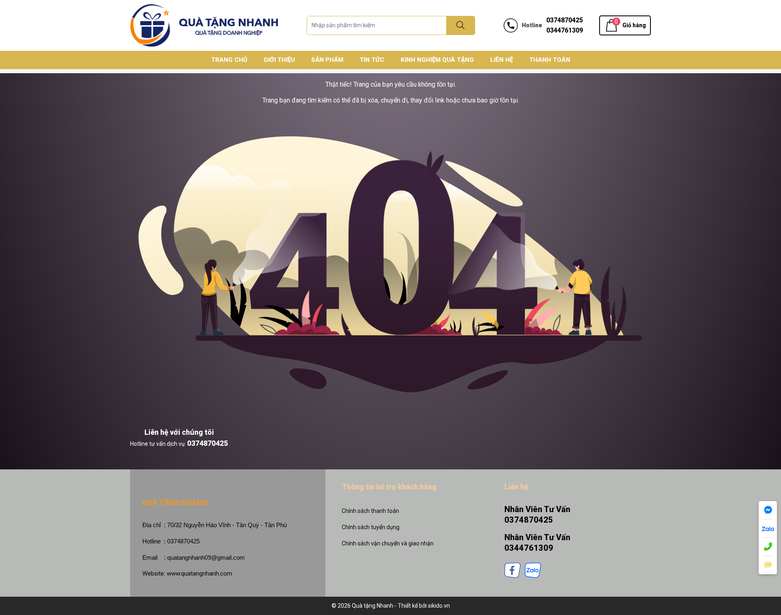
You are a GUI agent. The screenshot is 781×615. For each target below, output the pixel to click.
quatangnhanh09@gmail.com (206, 557)
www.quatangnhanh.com (199, 573)
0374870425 (564, 20)
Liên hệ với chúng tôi (179, 432)
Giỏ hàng (634, 25)
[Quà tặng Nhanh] (204, 25)
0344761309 (564, 30)
